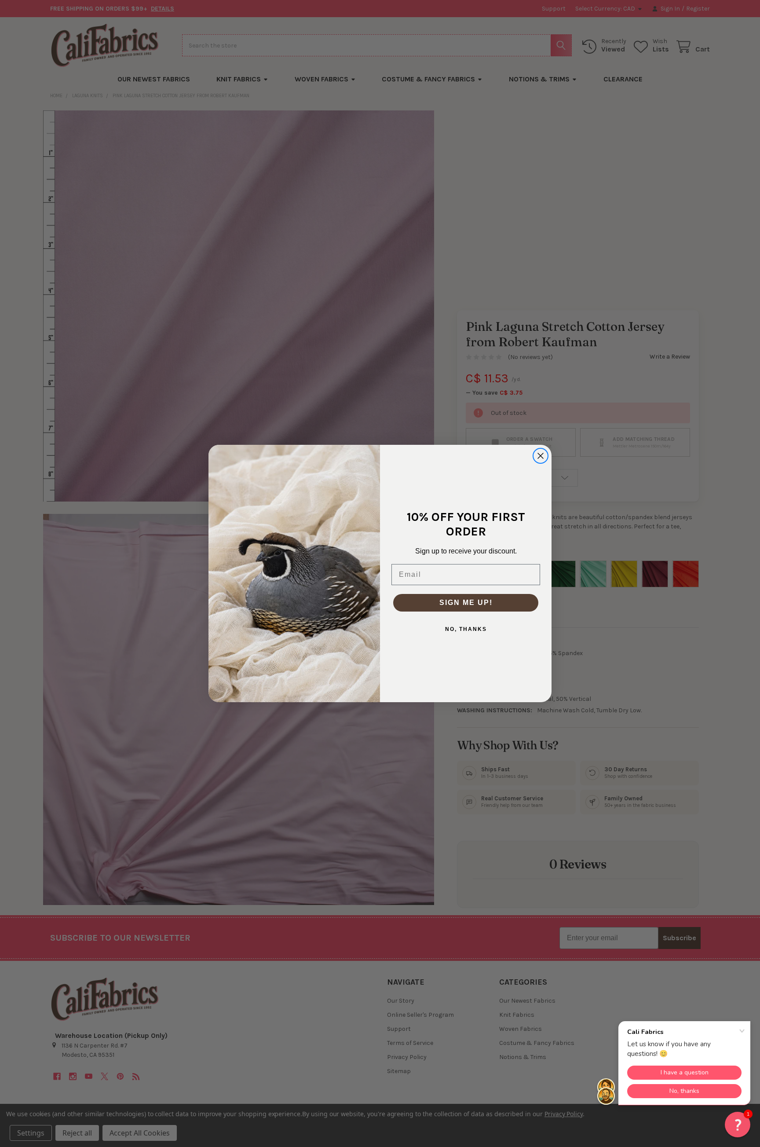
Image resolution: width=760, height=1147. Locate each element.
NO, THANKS (466, 629)
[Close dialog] (540, 455)
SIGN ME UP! (466, 602)
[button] (737, 1124)
